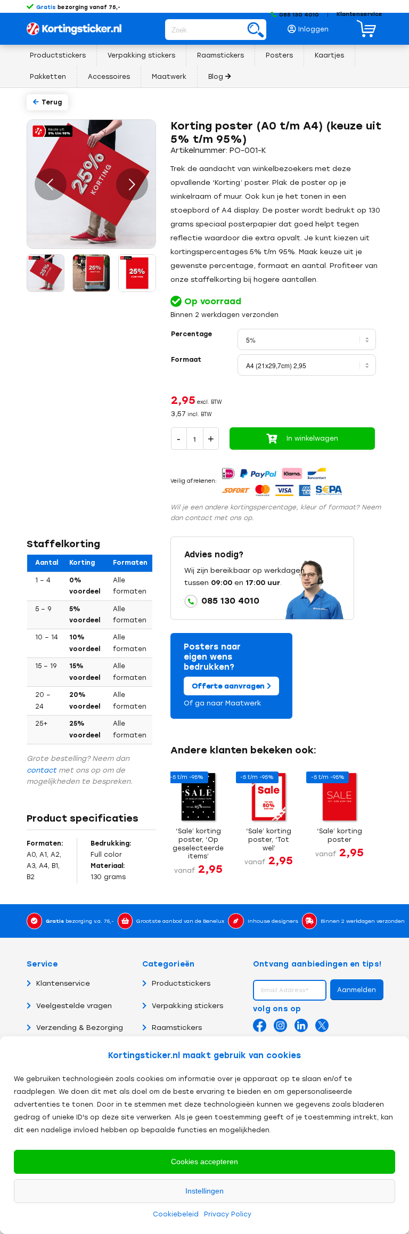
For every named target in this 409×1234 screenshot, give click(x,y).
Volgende (132, 184)
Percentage (191, 334)
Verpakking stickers (187, 1006)
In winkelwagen (312, 438)
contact (41, 770)
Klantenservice (359, 14)
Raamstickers (177, 1028)
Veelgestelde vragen (74, 1006)
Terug (52, 102)
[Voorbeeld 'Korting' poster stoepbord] (90, 272)
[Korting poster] (136, 272)
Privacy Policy (227, 1214)
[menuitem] (311, 26)
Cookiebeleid (176, 1214)
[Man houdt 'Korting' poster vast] (44, 272)
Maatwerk (243, 703)
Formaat (186, 359)
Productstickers (181, 983)
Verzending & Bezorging (79, 1028)
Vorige (51, 184)
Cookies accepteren (204, 1161)
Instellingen (204, 1191)
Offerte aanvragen (229, 686)
